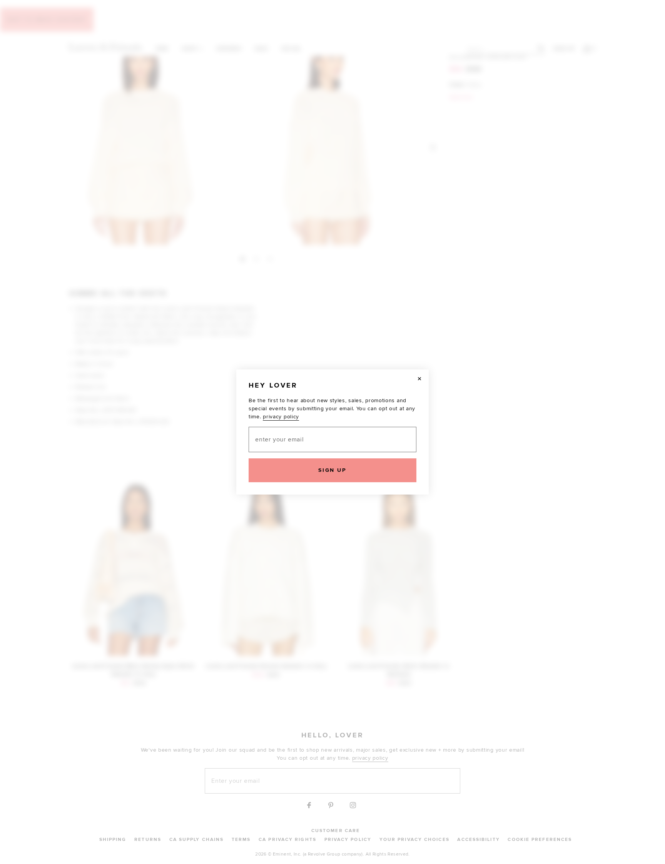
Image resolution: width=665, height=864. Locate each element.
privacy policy (281, 416)
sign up (332, 470)
